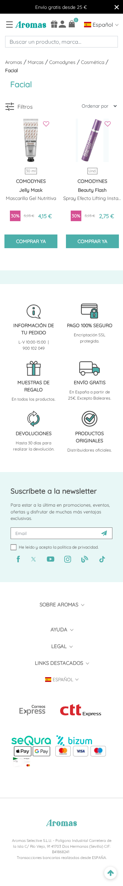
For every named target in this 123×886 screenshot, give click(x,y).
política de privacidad (77, 547)
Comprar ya (31, 241)
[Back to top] (110, 873)
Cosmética (93, 62)
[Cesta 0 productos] (72, 23)
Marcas (36, 62)
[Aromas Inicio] (30, 24)
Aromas (14, 62)
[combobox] (61, 42)
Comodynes (63, 62)
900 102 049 (34, 348)
